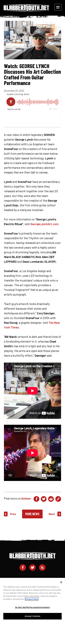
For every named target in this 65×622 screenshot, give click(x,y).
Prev (13, 514)
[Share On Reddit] (51, 499)
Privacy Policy (31, 599)
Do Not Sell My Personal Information (32, 607)
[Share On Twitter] (44, 499)
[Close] (61, 582)
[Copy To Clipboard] (58, 499)
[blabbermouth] (26, 10)
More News (32, 514)
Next (52, 514)
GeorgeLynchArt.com (44, 224)
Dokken (26, 498)
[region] (32, 600)
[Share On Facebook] (36, 499)
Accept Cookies (32, 616)
